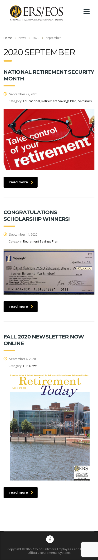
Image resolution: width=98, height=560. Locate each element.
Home (8, 38)
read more (18, 182)
